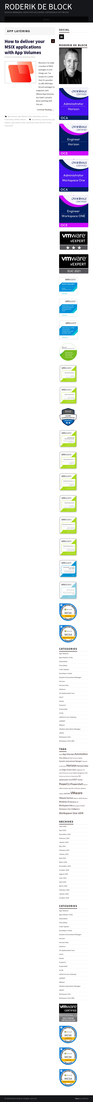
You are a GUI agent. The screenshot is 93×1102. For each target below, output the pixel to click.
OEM (86, 773)
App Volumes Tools (25, 116)
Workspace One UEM (66, 741)
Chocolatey (63, 665)
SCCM (61, 713)
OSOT (61, 697)
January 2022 (64, 854)
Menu (46, 19)
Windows (85, 798)
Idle (60, 770)
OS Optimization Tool (66, 693)
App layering (46, 119)
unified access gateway (80, 788)
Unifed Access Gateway (67, 717)
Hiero (77, 1098)
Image (64, 770)
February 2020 (64, 890)
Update (61, 794)
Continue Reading (45, 109)
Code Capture (64, 669)
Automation (37, 116)
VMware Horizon (66, 798)
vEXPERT (16, 119)
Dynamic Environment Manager (70, 677)
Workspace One (65, 737)
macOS (61, 773)
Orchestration (74, 776)
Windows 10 (64, 801)
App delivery (36, 119)
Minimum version (68, 773)
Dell (69, 758)
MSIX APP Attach (45, 123)
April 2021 (62, 858)
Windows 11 (74, 802)
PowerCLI (62, 705)
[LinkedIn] (61, 36)
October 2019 (64, 898)
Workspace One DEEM (79, 806)
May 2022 (62, 846)
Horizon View (64, 685)
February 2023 (64, 838)
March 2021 (63, 862)
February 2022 (64, 850)
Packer (61, 701)
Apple (60, 754)
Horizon (44, 116)
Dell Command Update (76, 758)
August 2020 (63, 874)
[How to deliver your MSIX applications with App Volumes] (20, 72)
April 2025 (62, 830)
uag (69, 788)
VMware (23, 119)
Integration (79, 770)
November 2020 (65, 866)
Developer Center (65, 673)
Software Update (63, 788)
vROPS (61, 733)
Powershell (9, 119)
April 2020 (62, 882)
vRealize (76, 798)
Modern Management (79, 773)
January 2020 (64, 894)
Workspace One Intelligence (69, 809)
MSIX (37, 123)
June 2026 (62, 826)
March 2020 (63, 886)
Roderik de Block (38, 6)
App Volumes (12, 116)
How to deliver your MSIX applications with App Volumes (25, 46)
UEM (72, 788)
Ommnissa (62, 776)
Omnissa (62, 689)
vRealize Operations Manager (70, 729)
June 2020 (62, 878)
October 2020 (64, 870)
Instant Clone (71, 770)
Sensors (85, 784)
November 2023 (65, 834)
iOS (84, 770)
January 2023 (64, 842)
